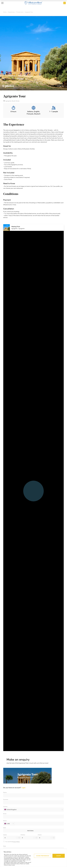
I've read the (12, 841)
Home (4, 12)
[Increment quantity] (19, 838)
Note (4, 846)
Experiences (11, 12)
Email (4, 813)
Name (5, 792)
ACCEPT (58, 856)
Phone (5, 820)
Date (4, 827)
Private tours (19, 12)
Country (5, 806)
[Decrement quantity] (17, 838)
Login (23, 788)
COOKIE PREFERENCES (42, 856)
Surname (5, 799)
